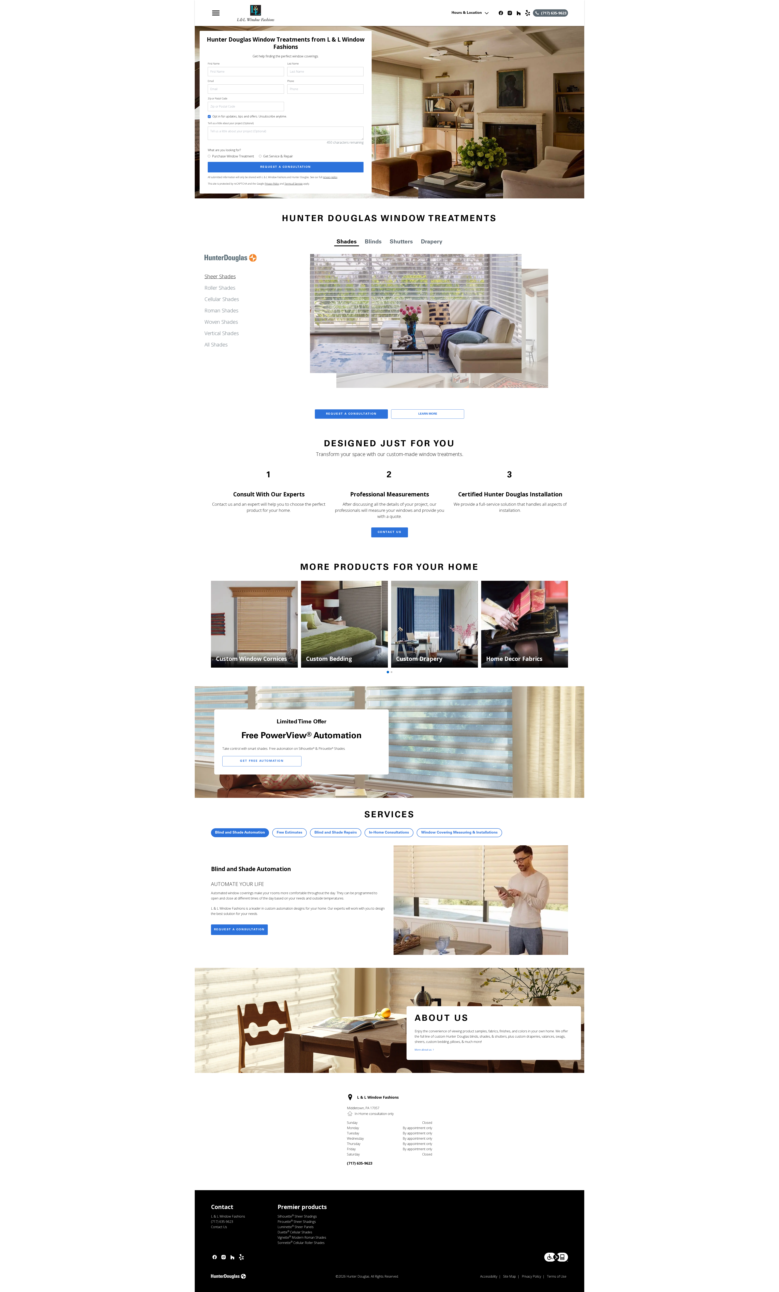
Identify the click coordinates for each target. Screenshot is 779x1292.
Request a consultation (239, 929)
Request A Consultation (351, 414)
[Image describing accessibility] (556, 1257)
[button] (216, 13)
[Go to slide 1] (388, 672)
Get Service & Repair (278, 156)
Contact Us (389, 532)
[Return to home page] (295, 13)
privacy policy (330, 177)
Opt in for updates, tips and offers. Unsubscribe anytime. (249, 116)
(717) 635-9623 (359, 1163)
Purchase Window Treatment (233, 156)
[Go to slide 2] (391, 672)
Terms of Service (293, 183)
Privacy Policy (272, 183)
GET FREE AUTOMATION (262, 761)
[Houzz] (518, 13)
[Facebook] (501, 13)
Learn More (427, 414)
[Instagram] (509, 13)
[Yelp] (527, 13)
